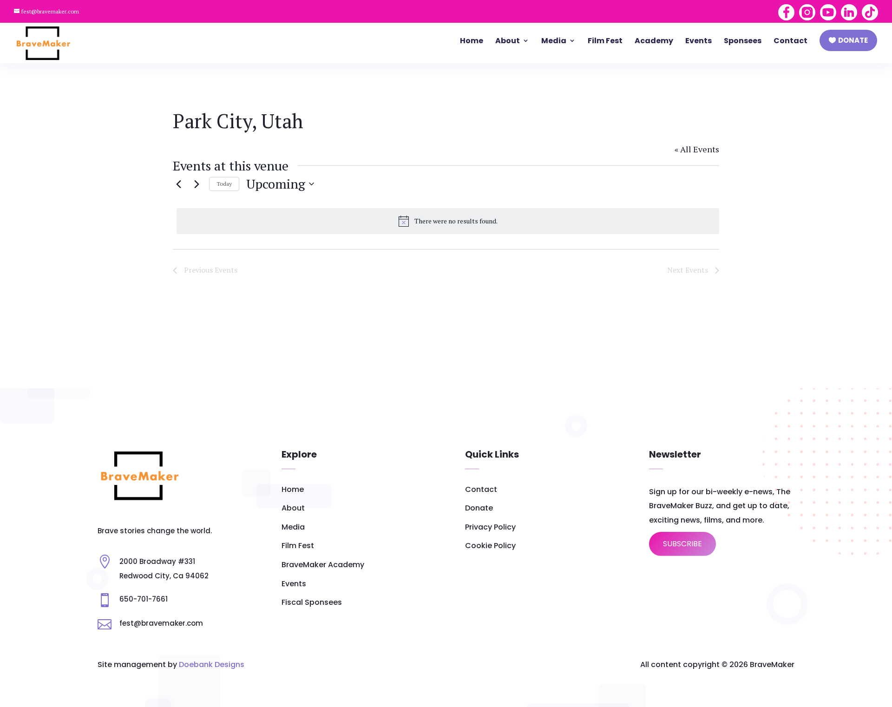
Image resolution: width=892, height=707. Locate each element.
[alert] (448, 221)
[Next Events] (196, 184)
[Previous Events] (178, 184)
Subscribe (682, 543)
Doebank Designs (211, 664)
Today (224, 183)
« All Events (697, 149)
